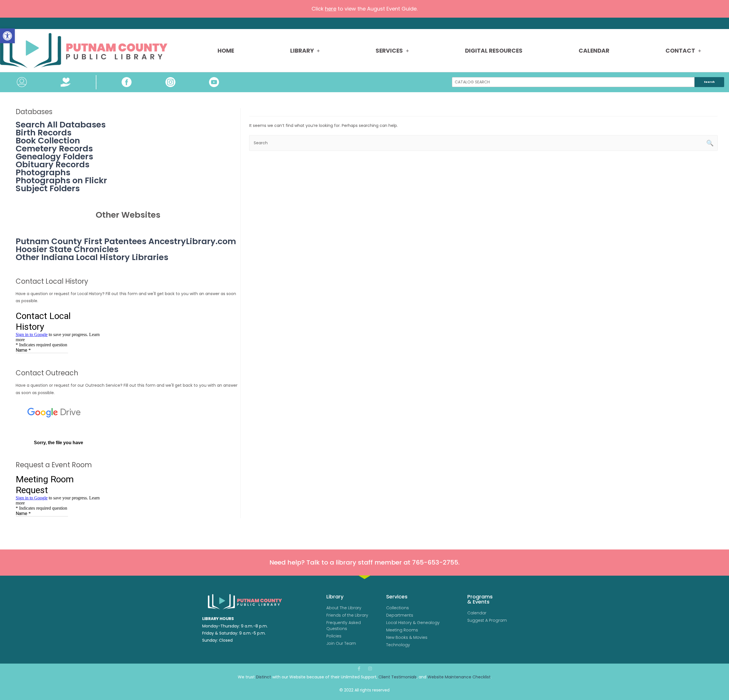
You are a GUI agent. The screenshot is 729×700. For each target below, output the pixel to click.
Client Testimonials (397, 677)
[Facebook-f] (359, 668)
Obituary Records (52, 164)
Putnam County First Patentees (81, 241)
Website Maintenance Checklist (459, 677)
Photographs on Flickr (61, 180)
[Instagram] (370, 668)
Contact (680, 51)
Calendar (594, 51)
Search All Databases (61, 124)
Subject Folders (48, 188)
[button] (7, 35)
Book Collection (48, 140)
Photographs (43, 172)
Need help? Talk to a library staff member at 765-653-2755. (364, 562)
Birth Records (43, 132)
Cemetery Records (54, 148)
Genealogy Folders (54, 156)
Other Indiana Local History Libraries (92, 257)
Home (226, 51)
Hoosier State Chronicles (67, 249)
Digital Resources (494, 51)
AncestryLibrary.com (192, 241)
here (330, 8)
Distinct (263, 677)
